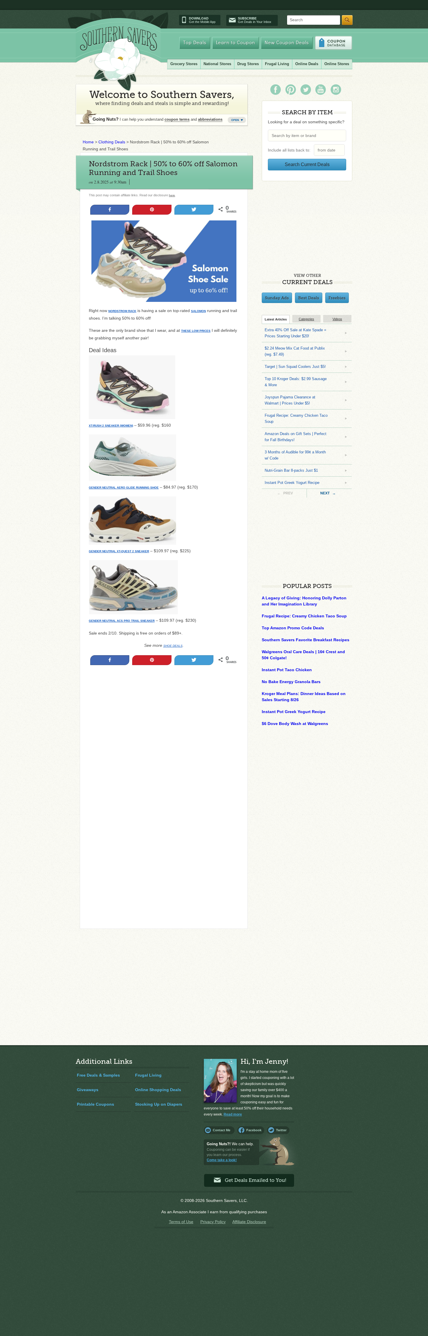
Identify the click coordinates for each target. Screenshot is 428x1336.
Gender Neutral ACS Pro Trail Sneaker (122, 620)
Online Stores (336, 64)
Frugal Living (277, 64)
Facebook (253, 1130)
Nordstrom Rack (122, 311)
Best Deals (308, 297)
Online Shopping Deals (158, 1089)
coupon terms (177, 119)
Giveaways (87, 1089)
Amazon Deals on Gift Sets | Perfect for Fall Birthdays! (295, 437)
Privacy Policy (213, 1221)
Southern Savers (118, 58)
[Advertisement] (164, 731)
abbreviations (210, 119)
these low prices (196, 330)
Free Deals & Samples (98, 1075)
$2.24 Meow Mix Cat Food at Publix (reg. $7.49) (295, 351)
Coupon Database (333, 43)
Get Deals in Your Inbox (254, 20)
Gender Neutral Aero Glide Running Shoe (124, 487)
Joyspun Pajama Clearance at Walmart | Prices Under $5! (290, 400)
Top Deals (194, 42)
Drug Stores (248, 64)
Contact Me (221, 1130)
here (172, 195)
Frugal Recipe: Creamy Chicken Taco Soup (296, 418)
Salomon (198, 311)
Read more (233, 1114)
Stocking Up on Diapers (158, 1104)
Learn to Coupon (235, 42)
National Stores (217, 64)
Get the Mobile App (202, 20)
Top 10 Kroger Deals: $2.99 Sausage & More (296, 382)
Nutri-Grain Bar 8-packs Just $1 (291, 470)
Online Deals (306, 64)
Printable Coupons (95, 1104)
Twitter (281, 1130)
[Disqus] (164, 845)
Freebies (337, 297)
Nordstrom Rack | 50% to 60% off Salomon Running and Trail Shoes (163, 168)
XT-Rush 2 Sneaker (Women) (111, 425)
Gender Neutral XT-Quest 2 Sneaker (119, 551)
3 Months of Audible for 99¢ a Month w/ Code (295, 455)
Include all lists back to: (290, 150)
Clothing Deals (111, 142)
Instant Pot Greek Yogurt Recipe (292, 482)
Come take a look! (222, 1160)
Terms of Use (181, 1221)
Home (88, 142)
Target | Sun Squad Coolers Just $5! (295, 366)
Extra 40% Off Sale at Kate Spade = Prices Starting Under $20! (295, 333)
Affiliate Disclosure (249, 1221)
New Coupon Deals (287, 42)
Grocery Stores (183, 64)
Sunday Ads (277, 297)
